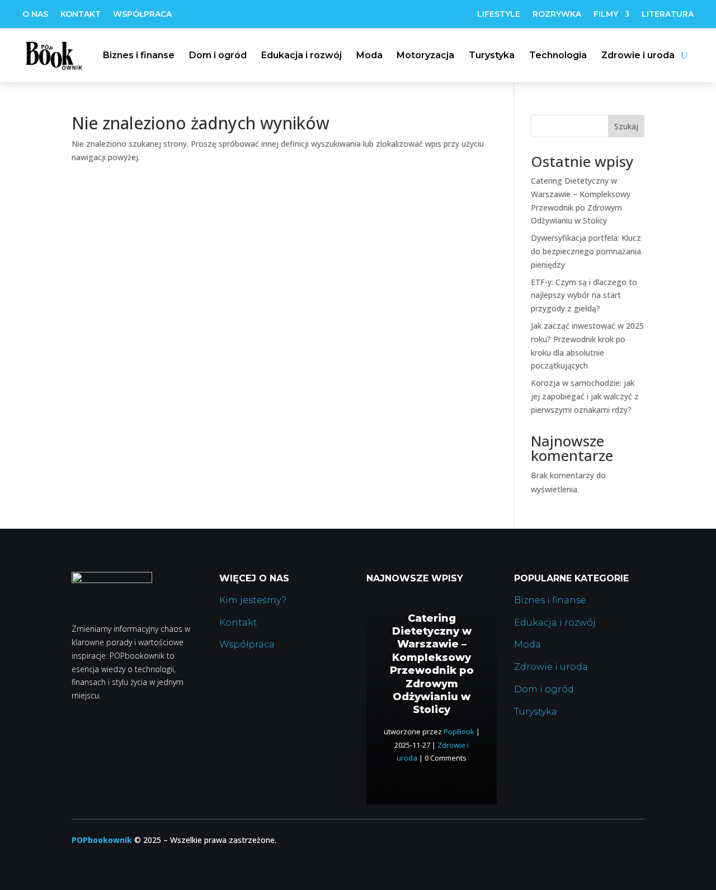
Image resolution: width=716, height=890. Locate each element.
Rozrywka (557, 14)
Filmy (605, 14)
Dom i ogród (218, 55)
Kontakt (80, 14)
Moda (369, 55)
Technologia (558, 55)
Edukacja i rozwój (301, 55)
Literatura (668, 14)
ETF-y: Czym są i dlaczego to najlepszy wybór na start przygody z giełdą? (584, 295)
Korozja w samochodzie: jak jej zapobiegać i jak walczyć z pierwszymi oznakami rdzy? (585, 396)
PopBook (459, 731)
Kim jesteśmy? (252, 600)
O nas (35, 14)
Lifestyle (498, 14)
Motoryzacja (425, 55)
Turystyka (492, 55)
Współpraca (142, 14)
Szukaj (626, 126)
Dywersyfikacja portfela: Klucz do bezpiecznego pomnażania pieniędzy (586, 251)
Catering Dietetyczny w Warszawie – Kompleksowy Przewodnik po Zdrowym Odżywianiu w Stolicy (432, 664)
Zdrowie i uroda (638, 55)
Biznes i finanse (139, 55)
